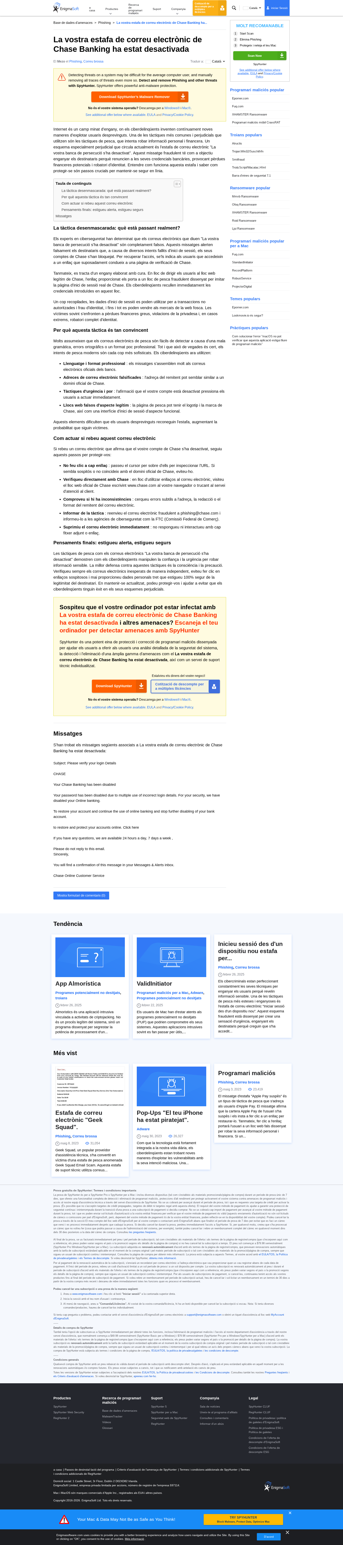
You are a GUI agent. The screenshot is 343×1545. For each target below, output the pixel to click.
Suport (157, 9)
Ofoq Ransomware (244, 204)
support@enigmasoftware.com (204, 1314)
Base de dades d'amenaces (72, 22)
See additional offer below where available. (116, 114)
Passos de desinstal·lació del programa (90, 1469)
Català (253, 8)
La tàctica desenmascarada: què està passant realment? (106, 191)
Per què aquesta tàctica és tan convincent (95, 197)
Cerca (234, 8)
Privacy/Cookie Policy (177, 114)
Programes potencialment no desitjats (87, 993)
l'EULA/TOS (158, 1350)
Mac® (186, 108)
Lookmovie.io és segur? (247, 315)
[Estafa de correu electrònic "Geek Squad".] (90, 1086)
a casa (92, 9)
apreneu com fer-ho (145, 1376)
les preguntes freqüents (142, 1232)
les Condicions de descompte (212, 1372)
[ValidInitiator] (171, 957)
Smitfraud (238, 159)
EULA (151, 114)
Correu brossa (93, 61)
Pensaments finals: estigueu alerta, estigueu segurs (102, 210)
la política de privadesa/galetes (184, 1350)
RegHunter (158, 1423)
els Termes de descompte (94, 1258)
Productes (111, 9)
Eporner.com (240, 98)
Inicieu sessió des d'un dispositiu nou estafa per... (250, 951)
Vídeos (106, 1422)
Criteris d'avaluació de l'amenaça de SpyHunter (147, 1469)
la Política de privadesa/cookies (175, 1372)
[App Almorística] (90, 957)
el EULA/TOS (267, 1254)
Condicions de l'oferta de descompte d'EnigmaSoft (264, 1440)
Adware (196, 993)
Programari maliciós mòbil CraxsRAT (256, 122)
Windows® (172, 108)
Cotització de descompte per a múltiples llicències (204, 7)
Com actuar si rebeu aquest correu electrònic (97, 203)
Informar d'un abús (212, 1423)
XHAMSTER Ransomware (249, 114)
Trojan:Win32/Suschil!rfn (247, 151)
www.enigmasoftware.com (87, 1294)
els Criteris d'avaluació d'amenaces (73, 1376)
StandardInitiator (242, 262)
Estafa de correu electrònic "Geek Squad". (79, 1119)
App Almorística (78, 983)
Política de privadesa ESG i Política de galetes (266, 1430)
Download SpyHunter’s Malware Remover (134, 97)
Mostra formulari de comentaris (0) (81, 895)
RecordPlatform (242, 270)
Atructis (237, 143)
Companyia (178, 9)
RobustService (241, 278)
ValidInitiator (154, 983)
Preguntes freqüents (276, 1372)
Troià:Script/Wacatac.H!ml (249, 167)
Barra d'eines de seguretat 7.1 (251, 175)
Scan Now (255, 55)
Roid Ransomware (244, 220)
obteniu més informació (162, 1258)
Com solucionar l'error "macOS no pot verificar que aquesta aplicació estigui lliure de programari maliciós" (259, 340)
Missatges (64, 216)
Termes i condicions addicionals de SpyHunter (209, 1469)
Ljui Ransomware (243, 228)
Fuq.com (238, 106)
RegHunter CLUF (260, 1412)
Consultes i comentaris (214, 1418)
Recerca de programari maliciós (135, 9)
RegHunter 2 (61, 1418)
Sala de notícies (210, 1406)
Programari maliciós (247, 1073)
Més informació (134, 1538)
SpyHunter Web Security (68, 1412)
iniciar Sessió (279, 8)
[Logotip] (66, 8)
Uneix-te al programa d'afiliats (218, 1412)
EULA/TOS (148, 1372)
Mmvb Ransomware (245, 196)
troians (61, 998)
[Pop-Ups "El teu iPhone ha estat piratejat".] (171, 1086)
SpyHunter (60, 1406)
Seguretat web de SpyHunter (169, 1418)
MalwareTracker (112, 1416)
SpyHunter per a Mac (164, 1412)
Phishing (104, 22)
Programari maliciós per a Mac (163, 993)
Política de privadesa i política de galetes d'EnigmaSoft (267, 1420)
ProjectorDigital (242, 286)
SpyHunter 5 (159, 1406)
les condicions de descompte (221, 1350)
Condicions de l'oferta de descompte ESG (264, 1450)
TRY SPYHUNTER (243, 1519)
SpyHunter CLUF (259, 1406)
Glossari (107, 1428)
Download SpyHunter (114, 686)
